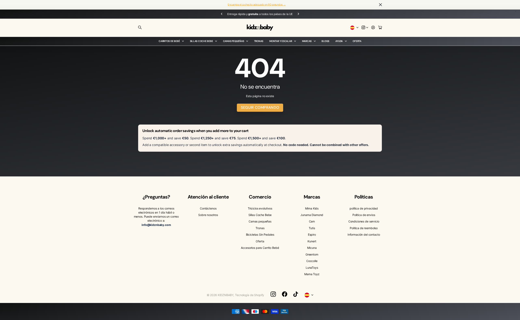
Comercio (260, 197)
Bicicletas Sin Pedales (260, 234)
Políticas (363, 197)
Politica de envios (363, 215)
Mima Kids (311, 208)
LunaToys (312, 267)
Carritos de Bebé (169, 41)
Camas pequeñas (233, 41)
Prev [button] (221, 14)
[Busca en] (140, 27)
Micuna (311, 247)
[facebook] (284, 294)
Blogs (325, 41)
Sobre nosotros (208, 215)
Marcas (307, 41)
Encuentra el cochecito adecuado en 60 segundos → (257, 4)
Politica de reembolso (364, 228)
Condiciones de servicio (363, 221)
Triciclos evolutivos (260, 208)
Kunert (312, 241)
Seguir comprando (260, 107)
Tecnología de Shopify (249, 295)
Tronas (258, 41)
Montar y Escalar (280, 41)
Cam (312, 221)
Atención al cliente (208, 197)
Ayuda (339, 41)
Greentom (312, 254)
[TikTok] (295, 294)
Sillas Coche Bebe (201, 41)
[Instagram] (273, 294)
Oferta (357, 41)
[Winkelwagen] (380, 28)
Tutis (312, 228)
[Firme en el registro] (373, 28)
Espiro (312, 234)
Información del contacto (364, 234)
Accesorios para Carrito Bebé (260, 247)
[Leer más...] (365, 28)
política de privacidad (364, 208)
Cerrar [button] (380, 5)
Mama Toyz (312, 274)
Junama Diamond (311, 215)
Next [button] (298, 14)
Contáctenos (208, 208)
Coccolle (311, 261)
